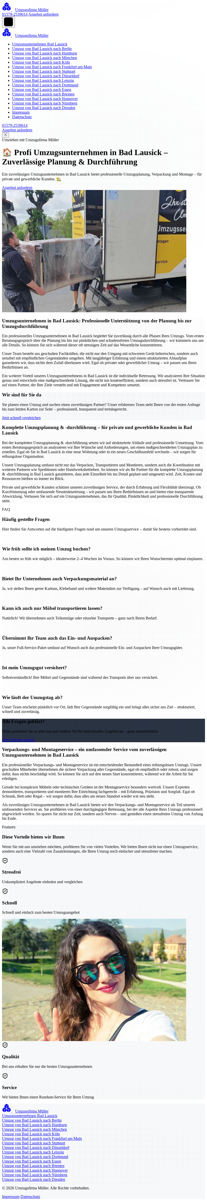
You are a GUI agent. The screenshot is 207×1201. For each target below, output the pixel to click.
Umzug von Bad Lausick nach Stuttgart (43, 71)
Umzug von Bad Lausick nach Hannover (45, 99)
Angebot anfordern (43, 14)
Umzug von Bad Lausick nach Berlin (42, 48)
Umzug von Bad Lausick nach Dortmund (45, 85)
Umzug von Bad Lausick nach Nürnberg (44, 103)
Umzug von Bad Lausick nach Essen (41, 89)
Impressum (21, 112)
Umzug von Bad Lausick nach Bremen (43, 94)
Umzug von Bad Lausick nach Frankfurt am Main (52, 67)
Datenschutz (22, 117)
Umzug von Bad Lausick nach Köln (41, 62)
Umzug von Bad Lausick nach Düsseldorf (45, 76)
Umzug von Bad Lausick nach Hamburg (44, 53)
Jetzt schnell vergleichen (21, 418)
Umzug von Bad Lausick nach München (44, 58)
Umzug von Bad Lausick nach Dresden (43, 108)
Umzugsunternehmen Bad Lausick (39, 44)
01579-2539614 (15, 14)
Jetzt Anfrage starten (18, 740)
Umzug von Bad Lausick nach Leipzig (43, 80)
